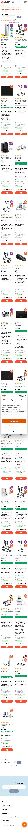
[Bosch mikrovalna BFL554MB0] (21, 314)
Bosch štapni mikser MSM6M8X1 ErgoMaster (6, 725)
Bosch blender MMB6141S (18, 442)
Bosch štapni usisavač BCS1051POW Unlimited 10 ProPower (6, 556)
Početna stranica (4, 5)
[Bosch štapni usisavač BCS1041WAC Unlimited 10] (7, 258)
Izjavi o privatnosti (8, 413)
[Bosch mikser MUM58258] (21, 148)
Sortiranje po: (4, 14)
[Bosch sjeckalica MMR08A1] (21, 600)
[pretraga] (19, 2)
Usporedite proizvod (7, 73)
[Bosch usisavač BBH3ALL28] (7, 661)
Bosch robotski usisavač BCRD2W (5, 502)
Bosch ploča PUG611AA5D (4, 385)
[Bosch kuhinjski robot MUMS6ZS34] (7, 314)
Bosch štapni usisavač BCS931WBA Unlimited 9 (21, 556)
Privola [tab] (5, 400)
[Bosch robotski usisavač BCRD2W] (7, 492)
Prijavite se (14, 791)
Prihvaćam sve (14, 421)
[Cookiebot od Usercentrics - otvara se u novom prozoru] (18, 396)
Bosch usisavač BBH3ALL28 (5, 670)
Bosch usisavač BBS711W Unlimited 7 (20, 385)
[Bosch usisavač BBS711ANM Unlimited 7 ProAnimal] (7, 600)
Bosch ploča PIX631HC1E (4, 100)
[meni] (13, 2)
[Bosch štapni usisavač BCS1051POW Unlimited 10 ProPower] (7, 546)
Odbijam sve (14, 431)
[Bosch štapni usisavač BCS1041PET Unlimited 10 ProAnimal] (21, 30)
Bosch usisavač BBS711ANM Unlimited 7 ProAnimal (7, 610)
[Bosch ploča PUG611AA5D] (7, 375)
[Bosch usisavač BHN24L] (21, 258)
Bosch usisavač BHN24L (19, 267)
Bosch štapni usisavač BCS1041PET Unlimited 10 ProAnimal (21, 39)
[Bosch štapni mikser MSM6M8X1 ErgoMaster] (7, 715)
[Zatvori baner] (25, 395)
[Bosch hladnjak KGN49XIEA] (7, 30)
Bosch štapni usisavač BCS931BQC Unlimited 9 (6, 216)
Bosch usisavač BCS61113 (19, 670)
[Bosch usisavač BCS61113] (21, 661)
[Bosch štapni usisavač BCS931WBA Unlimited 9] (21, 546)
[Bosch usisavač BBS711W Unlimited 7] (21, 375)
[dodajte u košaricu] (7, 77)
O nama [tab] (23, 400)
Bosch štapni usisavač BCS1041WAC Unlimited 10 (6, 267)
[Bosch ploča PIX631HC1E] (7, 91)
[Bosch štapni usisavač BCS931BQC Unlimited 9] (7, 206)
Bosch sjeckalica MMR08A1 (19, 610)
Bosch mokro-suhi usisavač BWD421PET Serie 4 (6, 442)
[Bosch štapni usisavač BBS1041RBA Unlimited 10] (21, 492)
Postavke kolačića (13, 426)
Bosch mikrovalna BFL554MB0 (19, 324)
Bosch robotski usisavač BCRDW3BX (6, 157)
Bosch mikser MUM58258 (18, 157)
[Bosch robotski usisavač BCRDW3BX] (7, 148)
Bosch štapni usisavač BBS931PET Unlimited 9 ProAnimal (20, 100)
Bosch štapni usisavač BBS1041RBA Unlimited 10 (21, 502)
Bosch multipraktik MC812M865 (20, 216)
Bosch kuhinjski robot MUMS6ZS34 (6, 324)
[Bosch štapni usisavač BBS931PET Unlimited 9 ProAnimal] (21, 91)
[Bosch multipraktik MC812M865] (21, 206)
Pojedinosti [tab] (14, 400)
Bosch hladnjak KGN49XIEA (5, 39)
